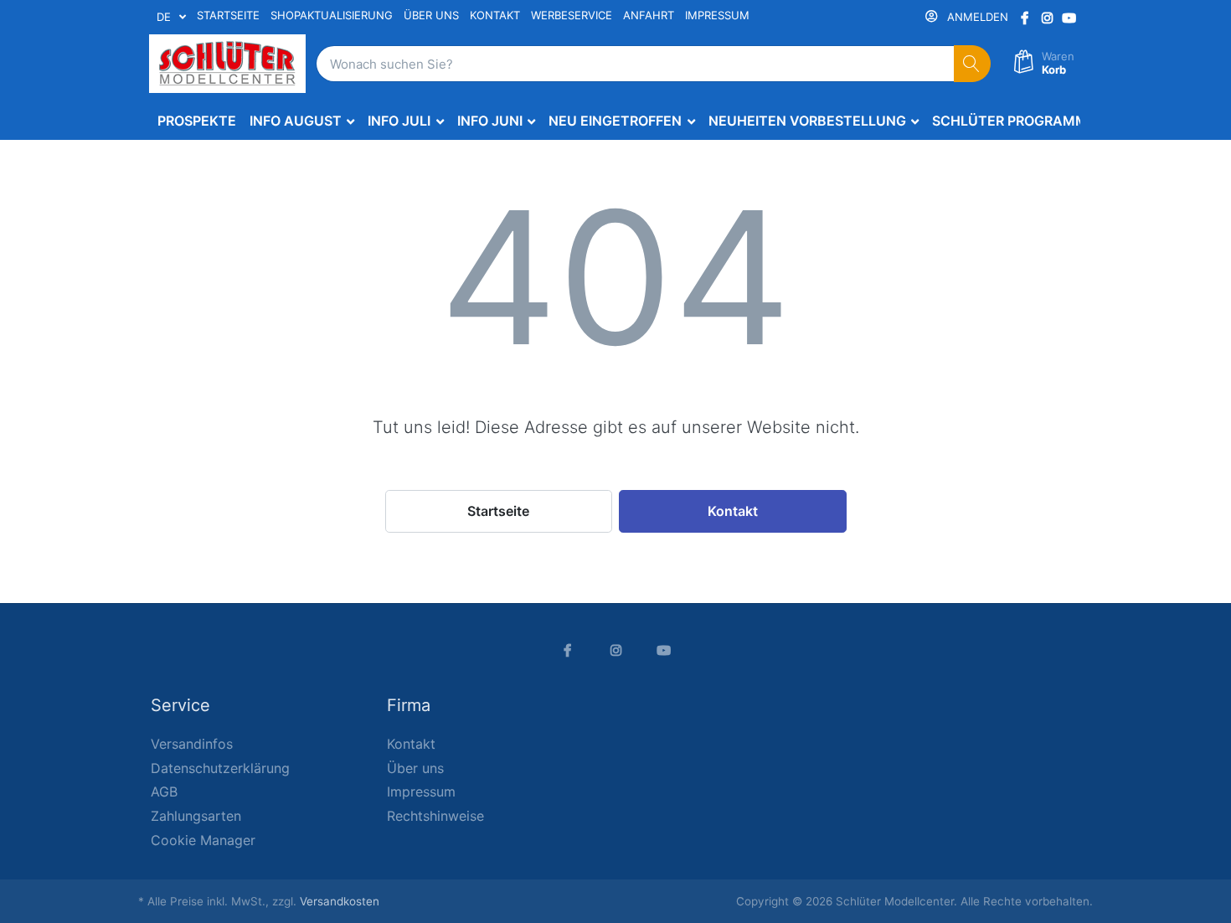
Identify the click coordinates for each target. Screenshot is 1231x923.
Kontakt (733, 511)
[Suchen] (972, 64)
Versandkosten (339, 901)
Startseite (498, 511)
